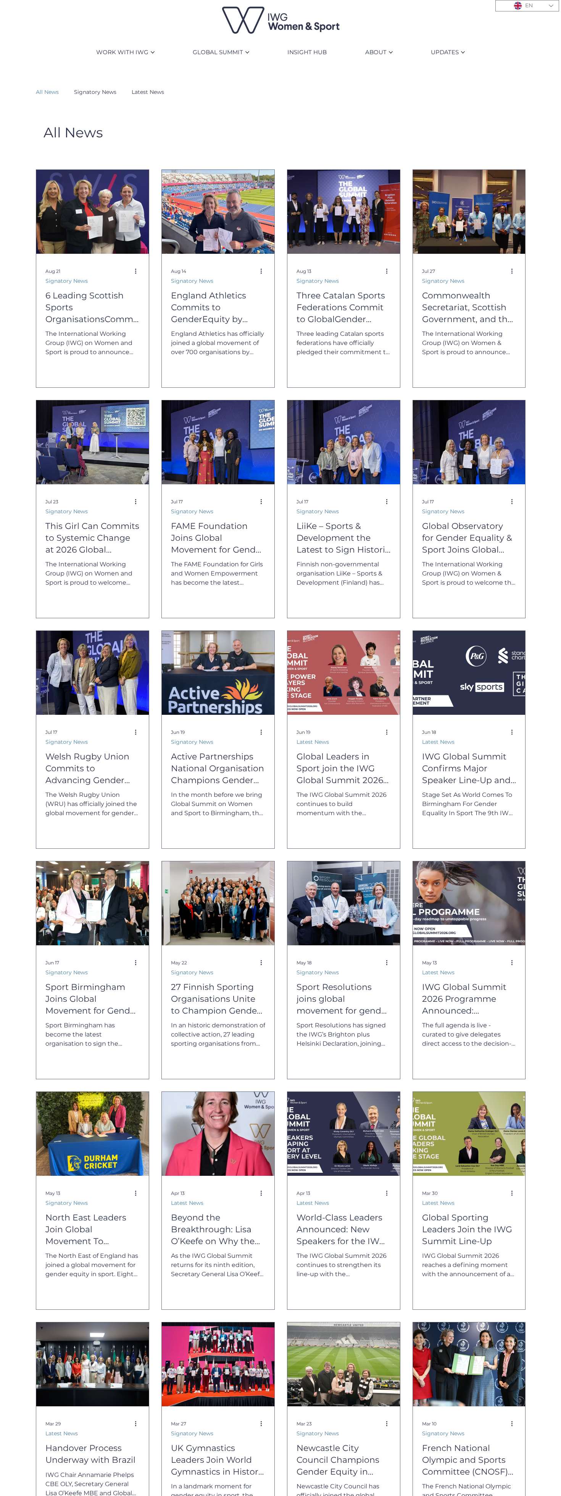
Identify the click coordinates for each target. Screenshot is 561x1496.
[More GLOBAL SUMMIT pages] (247, 52)
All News (47, 92)
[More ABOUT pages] (391, 52)
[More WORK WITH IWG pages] (153, 52)
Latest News (148, 92)
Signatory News (95, 92)
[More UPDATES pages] (463, 52)
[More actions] (138, 271)
